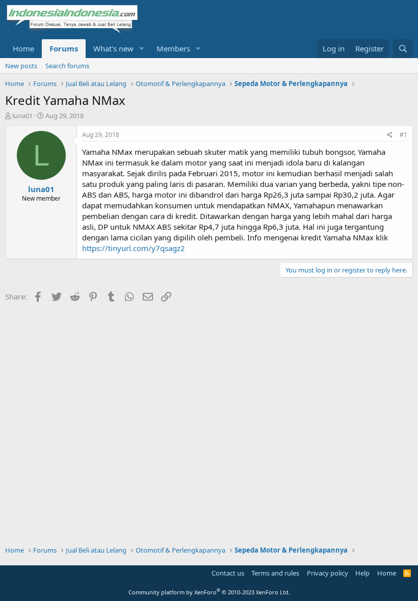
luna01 (22, 115)
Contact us (228, 573)
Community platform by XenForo (209, 592)
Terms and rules (275, 573)
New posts (21, 65)
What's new (113, 48)
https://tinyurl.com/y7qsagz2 (133, 248)
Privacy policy (327, 573)
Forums (63, 48)
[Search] (403, 48)
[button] (142, 48)
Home (23, 48)
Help (362, 573)
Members (173, 48)
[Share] (389, 135)
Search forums (67, 65)
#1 (403, 134)
